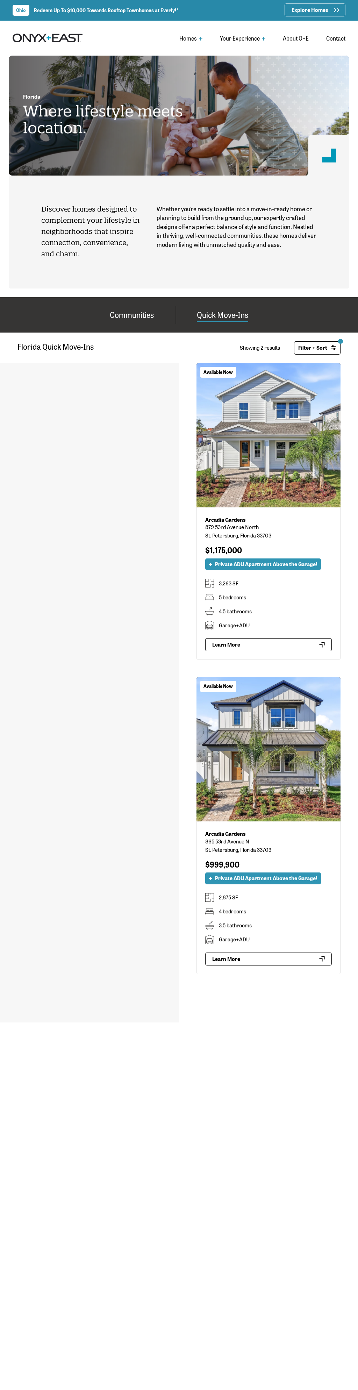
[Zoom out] (170, 382)
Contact (335, 38)
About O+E (296, 38)
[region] (89, 876)
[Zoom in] (170, 372)
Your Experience (240, 38)
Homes (188, 38)
